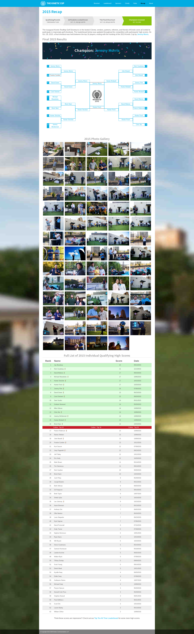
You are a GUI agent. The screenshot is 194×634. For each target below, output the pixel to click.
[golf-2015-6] (53, 149)
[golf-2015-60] (97, 298)
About (151, 3)
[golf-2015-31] (53, 224)
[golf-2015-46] (140, 253)
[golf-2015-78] (75, 343)
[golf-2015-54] (97, 283)
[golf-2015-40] (140, 238)
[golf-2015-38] (97, 238)
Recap (143, 3)
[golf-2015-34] (118, 224)
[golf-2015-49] (97, 268)
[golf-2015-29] (118, 209)
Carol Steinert (55, 91)
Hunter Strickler (55, 115)
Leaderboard (107, 3)
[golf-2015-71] (97, 328)
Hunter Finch (97, 107)
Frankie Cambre (60, 442)
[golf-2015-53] (75, 283)
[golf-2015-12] (53, 179)
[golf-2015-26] (75, 209)
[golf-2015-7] (53, 164)
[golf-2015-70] (75, 328)
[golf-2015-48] (75, 268)
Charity (127, 3)
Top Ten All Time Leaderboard (106, 618)
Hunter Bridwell (111, 81)
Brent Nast (55, 108)
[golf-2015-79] (118, 313)
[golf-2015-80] (118, 343)
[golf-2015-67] (75, 313)
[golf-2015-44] (118, 253)
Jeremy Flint (139, 83)
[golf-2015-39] (118, 238)
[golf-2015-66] (53, 328)
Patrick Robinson (138, 108)
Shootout (97, 3)
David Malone (125, 104)
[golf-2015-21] (97, 194)
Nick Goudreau (139, 66)
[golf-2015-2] (97, 149)
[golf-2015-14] (97, 179)
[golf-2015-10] (118, 164)
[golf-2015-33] (97, 224)
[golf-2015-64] (53, 313)
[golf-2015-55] (118, 283)
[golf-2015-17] (140, 179)
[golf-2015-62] (140, 298)
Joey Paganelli (60, 450)
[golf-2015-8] (75, 164)
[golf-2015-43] (97, 253)
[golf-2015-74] (140, 328)
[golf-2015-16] (118, 179)
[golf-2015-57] (53, 298)
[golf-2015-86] (97, 343)
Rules (135, 3)
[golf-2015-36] (53, 238)
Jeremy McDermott (55, 126)
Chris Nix (139, 124)
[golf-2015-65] (140, 313)
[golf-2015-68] (97, 313)
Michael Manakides (55, 98)
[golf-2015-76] (53, 343)
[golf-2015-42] (75, 253)
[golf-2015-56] (140, 283)
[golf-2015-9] (97, 164)
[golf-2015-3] (118, 149)
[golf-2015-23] (140, 194)
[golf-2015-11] (140, 164)
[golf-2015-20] (75, 194)
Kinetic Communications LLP (61, 631)
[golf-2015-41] (53, 253)
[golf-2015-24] (53, 209)
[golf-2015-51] (140, 268)
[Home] (51, 3)
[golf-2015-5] (75, 149)
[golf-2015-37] (75, 238)
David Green (55, 83)
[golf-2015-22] (118, 194)
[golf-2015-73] (118, 328)
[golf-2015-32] (75, 224)
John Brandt (126, 71)
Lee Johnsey (59, 501)
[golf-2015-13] (75, 179)
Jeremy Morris (142, 34)
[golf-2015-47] (53, 268)
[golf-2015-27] (97, 209)
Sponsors (118, 3)
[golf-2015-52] (53, 283)
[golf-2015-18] (53, 194)
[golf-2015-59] (75, 298)
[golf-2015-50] (118, 268)
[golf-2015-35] (140, 224)
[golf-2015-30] (140, 209)
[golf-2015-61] (118, 298)
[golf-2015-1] (140, 149)
